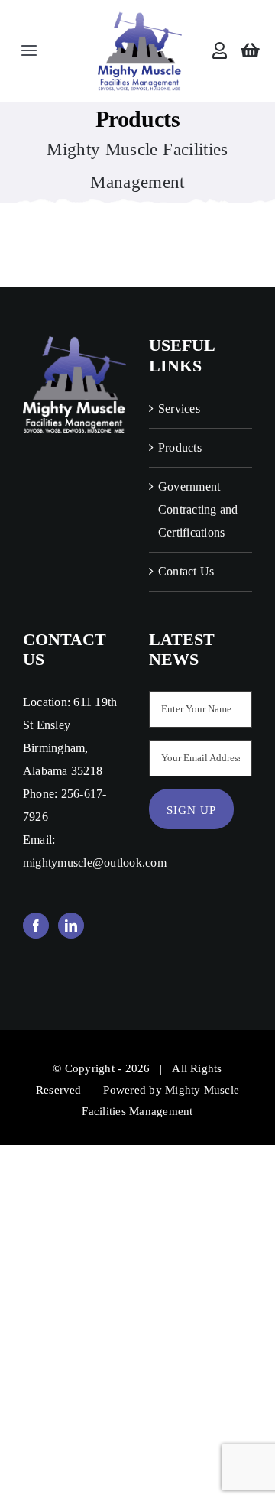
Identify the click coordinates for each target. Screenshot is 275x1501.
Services (179, 408)
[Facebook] (36, 926)
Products (180, 447)
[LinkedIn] (71, 926)
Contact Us (186, 571)
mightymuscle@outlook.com (95, 862)
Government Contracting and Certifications (198, 509)
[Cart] (250, 51)
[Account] (219, 51)
